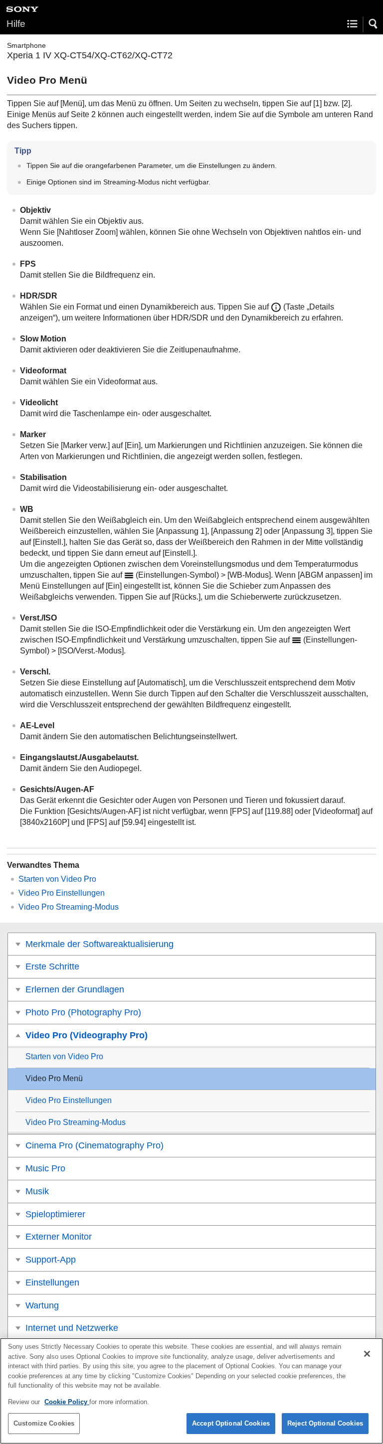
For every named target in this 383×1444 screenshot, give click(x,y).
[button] (374, 24)
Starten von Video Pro (57, 879)
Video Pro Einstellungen (61, 893)
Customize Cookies (43, 1423)
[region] (191, 1391)
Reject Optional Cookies (325, 1423)
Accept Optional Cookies (231, 1423)
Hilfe (15, 23)
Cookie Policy (66, 1402)
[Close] (367, 1354)
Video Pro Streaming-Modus (68, 907)
